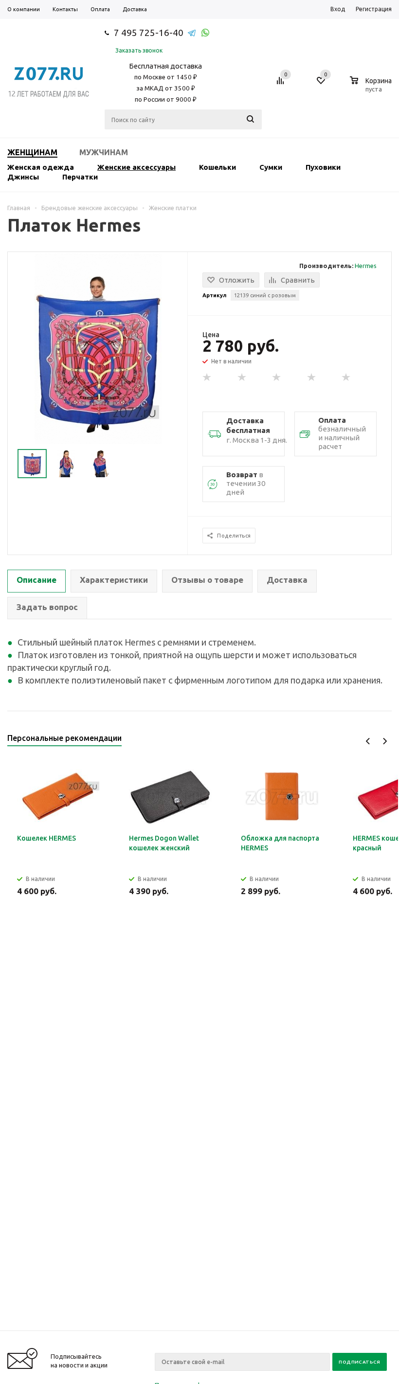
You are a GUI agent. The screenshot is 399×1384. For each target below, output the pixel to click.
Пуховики (323, 167)
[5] (346, 377)
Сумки (270, 167)
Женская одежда (40, 167)
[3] (277, 377)
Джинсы (23, 177)
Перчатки (80, 177)
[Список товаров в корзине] (372, 88)
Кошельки (217, 167)
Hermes (366, 265)
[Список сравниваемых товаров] (282, 84)
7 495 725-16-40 (148, 32)
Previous (368, 741)
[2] (242, 377)
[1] (207, 377)
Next (385, 741)
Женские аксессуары (136, 167)
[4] (312, 377)
